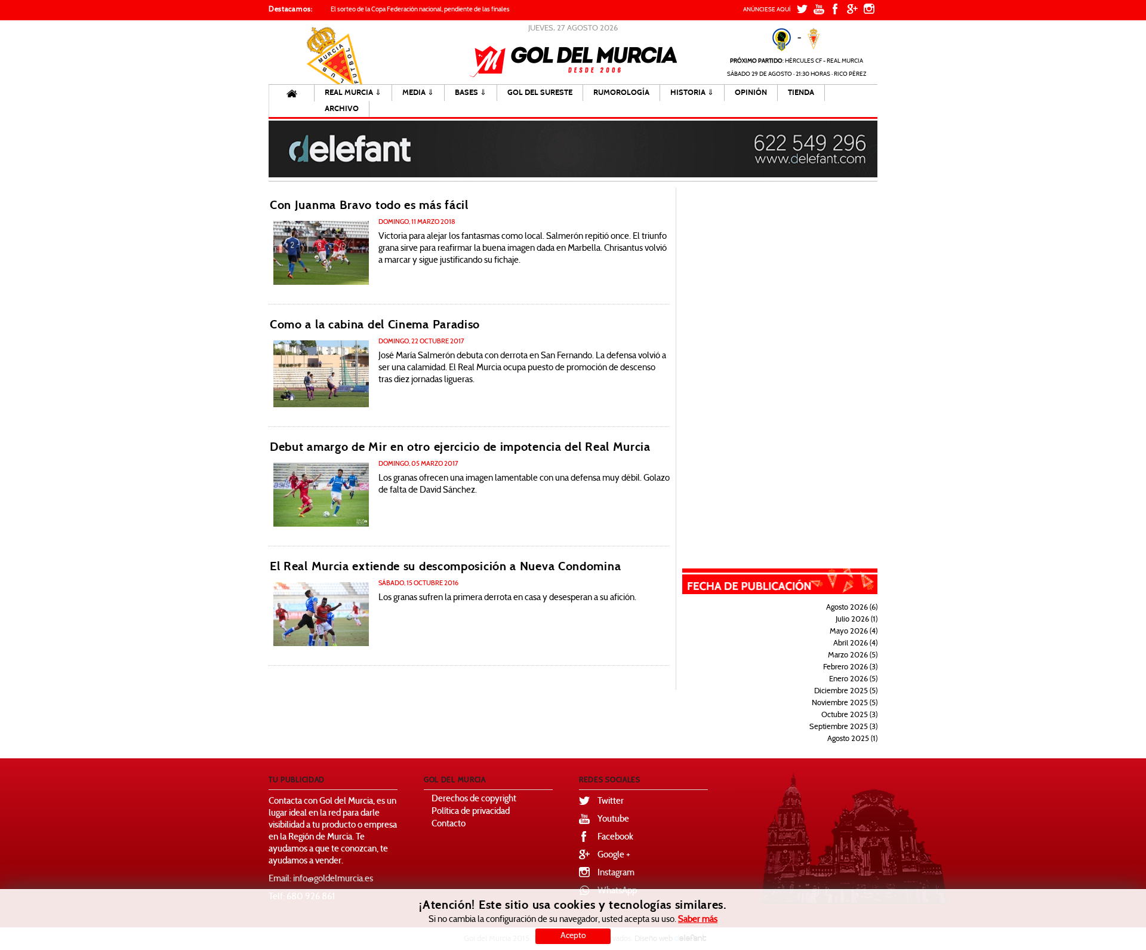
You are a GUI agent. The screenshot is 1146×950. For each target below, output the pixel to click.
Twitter (610, 801)
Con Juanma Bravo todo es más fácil (369, 205)
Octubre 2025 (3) (849, 715)
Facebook (615, 837)
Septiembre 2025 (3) (843, 727)
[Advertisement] (787, 366)
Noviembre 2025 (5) (844, 703)
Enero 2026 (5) (853, 679)
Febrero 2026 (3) (850, 667)
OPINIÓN (751, 92)
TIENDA (801, 92)
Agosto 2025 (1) (852, 739)
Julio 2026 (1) (856, 620)
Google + (613, 855)
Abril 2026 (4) (855, 644)
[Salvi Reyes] (321, 494)
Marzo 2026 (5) (852, 655)
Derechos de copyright (474, 799)
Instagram (615, 873)
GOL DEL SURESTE (539, 92)
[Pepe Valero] (321, 252)
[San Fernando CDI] (321, 374)
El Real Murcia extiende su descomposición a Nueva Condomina (445, 566)
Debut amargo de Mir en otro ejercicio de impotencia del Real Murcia (460, 447)
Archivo (342, 108)
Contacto (449, 824)
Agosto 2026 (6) (851, 608)
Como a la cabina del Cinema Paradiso (375, 324)
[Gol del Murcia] (573, 61)
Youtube (613, 819)
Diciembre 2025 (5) (845, 691)
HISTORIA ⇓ (692, 92)
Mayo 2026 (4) (853, 632)
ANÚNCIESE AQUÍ (767, 10)
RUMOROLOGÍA (621, 92)
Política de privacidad (471, 811)
